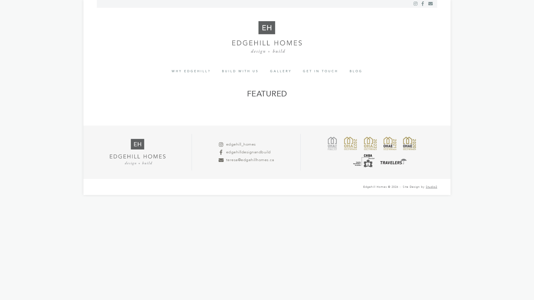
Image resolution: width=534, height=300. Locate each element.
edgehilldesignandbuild (248, 152)
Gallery (281, 71)
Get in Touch (320, 71)
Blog (356, 71)
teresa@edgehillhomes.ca (250, 159)
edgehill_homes (241, 144)
